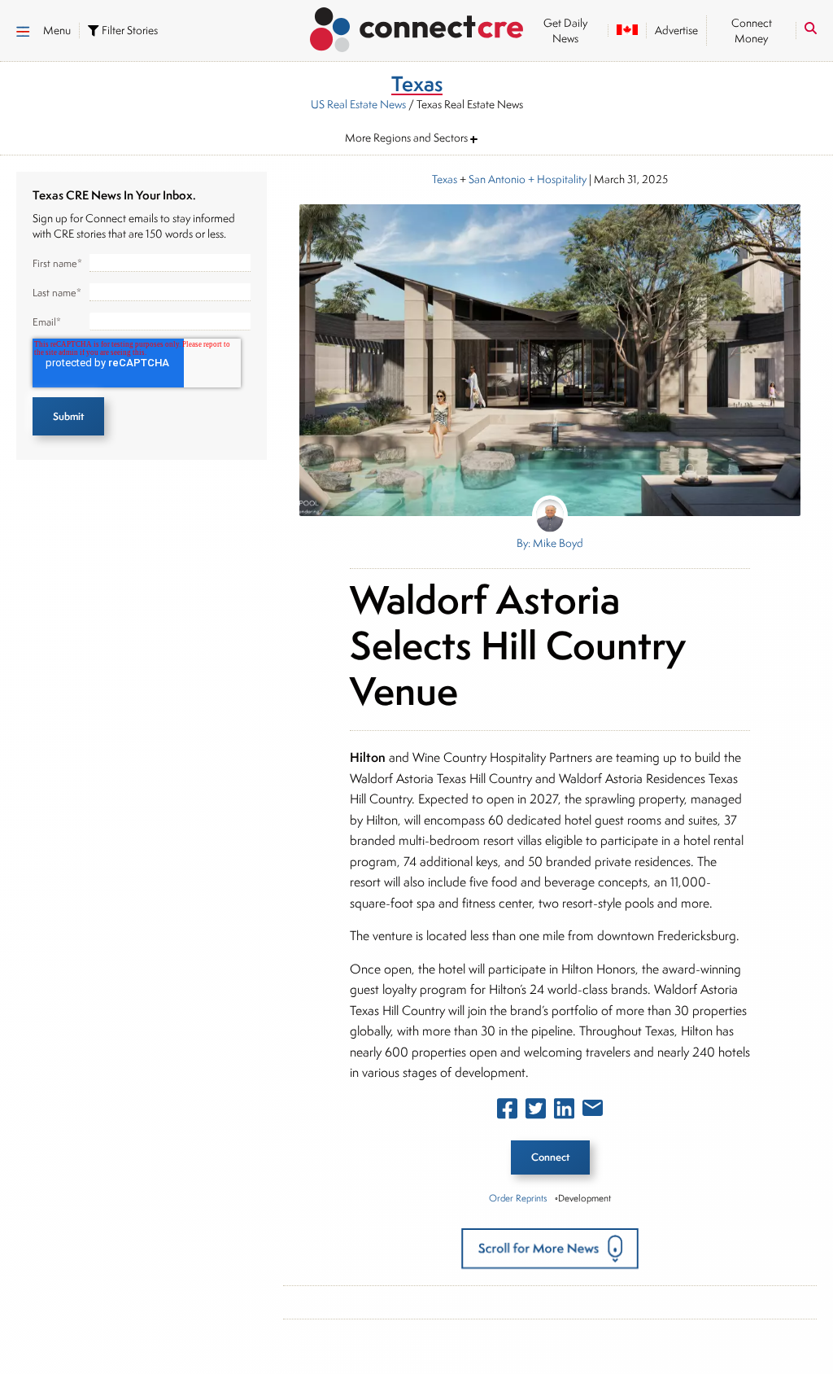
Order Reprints (518, 1198)
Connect (550, 1157)
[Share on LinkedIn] (564, 1112)
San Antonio (497, 179)
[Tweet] (536, 1112)
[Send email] (592, 1111)
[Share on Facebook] (507, 1112)
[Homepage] (417, 27)
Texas (444, 179)
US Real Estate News (358, 104)
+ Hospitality (556, 179)
